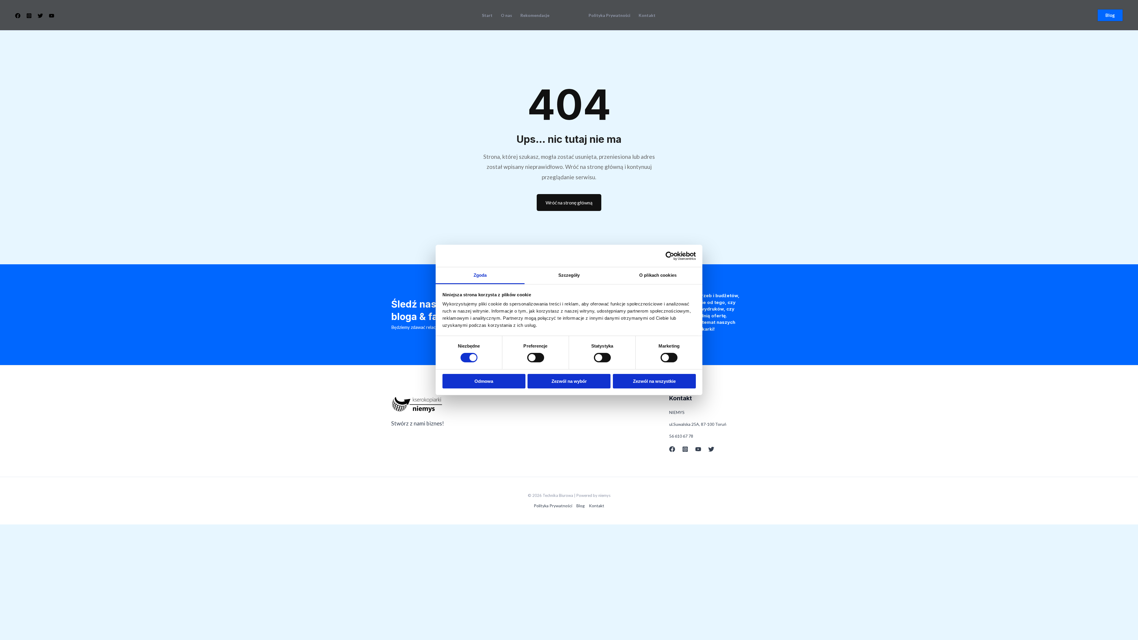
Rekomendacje (534, 15)
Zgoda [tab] (480, 275)
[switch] (535, 357)
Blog (580, 505)
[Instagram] (29, 15)
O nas (506, 15)
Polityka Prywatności (609, 15)
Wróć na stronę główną (569, 202)
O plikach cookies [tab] (658, 275)
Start (487, 15)
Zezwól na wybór (569, 381)
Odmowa (483, 381)
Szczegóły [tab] (569, 275)
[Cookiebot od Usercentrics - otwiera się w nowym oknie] (670, 255)
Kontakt (647, 15)
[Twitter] (40, 15)
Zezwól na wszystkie (654, 381)
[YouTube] (51, 15)
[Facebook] (17, 15)
